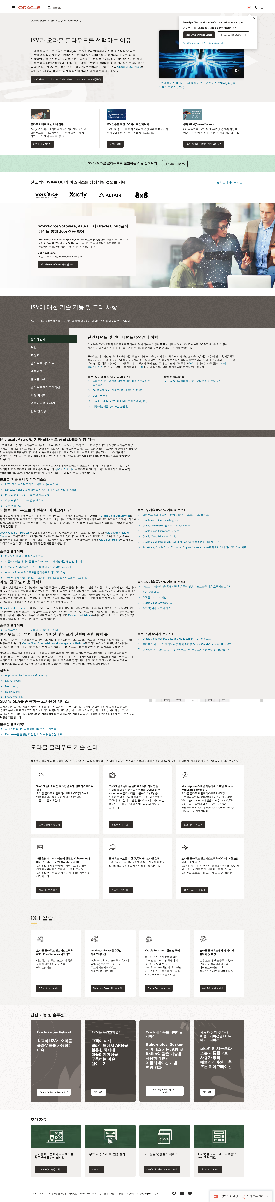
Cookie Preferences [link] (88, 1193)
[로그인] (255, 8)
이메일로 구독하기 (126, 1193)
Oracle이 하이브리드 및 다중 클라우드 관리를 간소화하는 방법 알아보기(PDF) (186, 649)
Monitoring (11, 686)
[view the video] (201, 54)
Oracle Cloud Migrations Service (161, 530)
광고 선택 (104, 1193)
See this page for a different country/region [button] (204, 43)
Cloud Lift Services (129, 67)
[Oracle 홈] (29, 8)
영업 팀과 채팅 (230, 1196)
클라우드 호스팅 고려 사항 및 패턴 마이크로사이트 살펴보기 (177, 514)
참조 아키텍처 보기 (120, 824)
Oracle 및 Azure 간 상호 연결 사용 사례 (27, 495)
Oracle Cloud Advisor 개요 (157, 602)
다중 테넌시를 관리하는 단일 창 (110, 406)
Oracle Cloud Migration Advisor (160, 536)
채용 (113, 1193)
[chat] (216, 1196)
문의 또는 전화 (255, 1196)
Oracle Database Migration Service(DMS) (166, 525)
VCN (192, 363)
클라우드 (55, 20)
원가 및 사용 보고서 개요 (157, 608)
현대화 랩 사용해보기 (212, 988)
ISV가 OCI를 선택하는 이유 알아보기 (204, 143)
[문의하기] (262, 8)
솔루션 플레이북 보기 (49, 824)
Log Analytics (13, 680)
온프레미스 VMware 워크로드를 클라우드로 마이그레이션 (38, 566)
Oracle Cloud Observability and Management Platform (53, 643)
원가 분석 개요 (151, 591)
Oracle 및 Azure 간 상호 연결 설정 (24, 500)
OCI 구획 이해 (100, 395)
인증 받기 (96, 1169)
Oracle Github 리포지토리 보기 (161, 1169)
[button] (13, 8)
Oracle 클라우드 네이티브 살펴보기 (165, 1091)
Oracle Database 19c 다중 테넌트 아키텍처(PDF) (120, 401)
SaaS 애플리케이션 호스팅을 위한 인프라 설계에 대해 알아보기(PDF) (67, 79)
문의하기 (158, 1193)
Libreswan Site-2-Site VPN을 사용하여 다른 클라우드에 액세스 (40, 489)
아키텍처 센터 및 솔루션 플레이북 (24, 556)
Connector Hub (14, 697)
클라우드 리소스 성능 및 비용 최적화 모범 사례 (31, 630)
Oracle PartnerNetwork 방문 (53, 1092)
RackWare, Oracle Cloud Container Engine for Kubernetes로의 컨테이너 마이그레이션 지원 (195, 547)
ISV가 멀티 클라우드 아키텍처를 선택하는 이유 (31, 484)
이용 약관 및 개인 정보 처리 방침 (63, 1193)
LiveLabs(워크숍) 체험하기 (51, 1169)
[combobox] (137, 7)
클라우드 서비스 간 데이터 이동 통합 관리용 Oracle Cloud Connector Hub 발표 (187, 644)
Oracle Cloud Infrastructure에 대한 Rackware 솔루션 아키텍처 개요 (181, 541)
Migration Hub (71, 20)
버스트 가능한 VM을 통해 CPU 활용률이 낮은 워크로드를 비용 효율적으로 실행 (187, 586)
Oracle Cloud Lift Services (115, 515)
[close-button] (267, 1196)
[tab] (46, 195)
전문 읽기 (98, 1092)
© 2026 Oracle (37, 1193)
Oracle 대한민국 (38, 20)
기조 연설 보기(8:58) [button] (175, 163)
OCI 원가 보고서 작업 (154, 597)
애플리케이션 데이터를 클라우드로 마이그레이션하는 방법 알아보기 (43, 561)
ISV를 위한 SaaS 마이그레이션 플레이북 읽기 (118, 390)
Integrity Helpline (144, 1193)
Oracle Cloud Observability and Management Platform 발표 (177, 638)
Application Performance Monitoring (26, 675)
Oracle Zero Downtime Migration (161, 520)
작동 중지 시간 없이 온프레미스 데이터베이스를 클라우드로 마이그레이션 (46, 577)
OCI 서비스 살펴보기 (49, 988)
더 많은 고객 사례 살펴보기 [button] (229, 182)
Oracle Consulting (109, 539)
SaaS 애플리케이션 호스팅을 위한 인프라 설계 (195, 381)
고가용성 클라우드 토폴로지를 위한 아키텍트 (30, 728)
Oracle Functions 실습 (159, 988)
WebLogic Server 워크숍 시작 (107, 988)
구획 (140, 367)
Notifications (12, 691)
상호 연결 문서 (13, 506)
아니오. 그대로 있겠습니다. (233, 34)
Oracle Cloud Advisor (80, 615)
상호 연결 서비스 (64, 469)
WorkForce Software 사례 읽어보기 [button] (58, 264)
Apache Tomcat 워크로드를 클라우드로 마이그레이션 (35, 572)
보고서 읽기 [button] (115, 143)
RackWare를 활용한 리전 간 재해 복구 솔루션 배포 (33, 734)
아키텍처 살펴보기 (42, 143)
